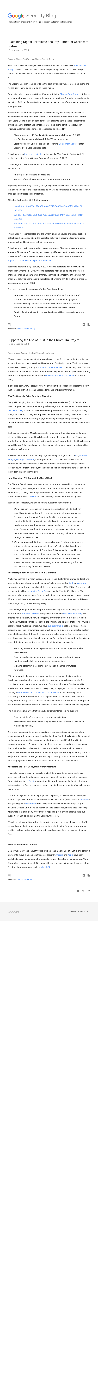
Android (59, 855)
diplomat (30, 459)
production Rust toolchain (50, 367)
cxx (76, 455)
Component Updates (69, 144)
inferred (35, 613)
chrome (20, 329)
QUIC (71, 583)
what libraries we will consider (59, 375)
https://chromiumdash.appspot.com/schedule (30, 260)
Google (73, 911)
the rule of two (15, 410)
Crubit (31, 781)
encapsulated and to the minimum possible (38, 692)
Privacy (81, 911)
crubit (56, 459)
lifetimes (26, 613)
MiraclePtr (46, 867)
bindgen (11, 459)
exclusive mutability (72, 613)
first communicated (33, 154)
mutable (59, 626)
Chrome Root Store (69, 94)
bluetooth (81, 583)
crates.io (85, 799)
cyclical (51, 626)
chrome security (29, 329)
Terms (88, 911)
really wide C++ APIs (37, 591)
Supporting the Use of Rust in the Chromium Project (43, 340)
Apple (70, 855)
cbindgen (20, 459)
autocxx (83, 455)
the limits (33, 496)
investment (30, 803)
